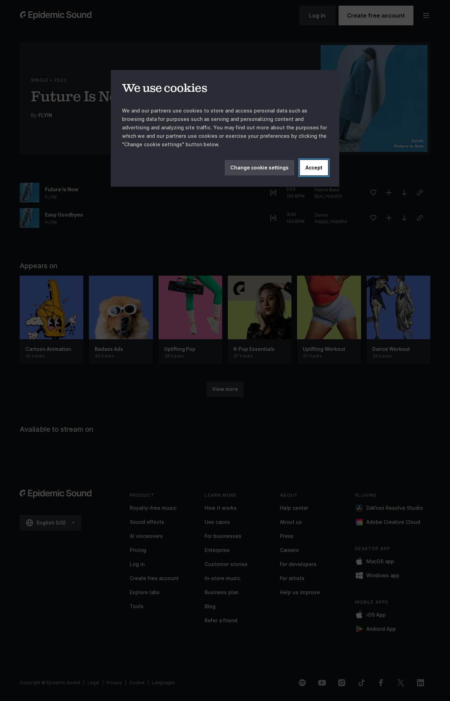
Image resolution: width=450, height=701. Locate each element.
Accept (314, 168)
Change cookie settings (259, 168)
